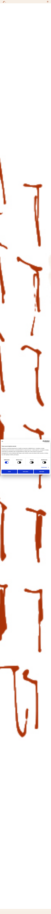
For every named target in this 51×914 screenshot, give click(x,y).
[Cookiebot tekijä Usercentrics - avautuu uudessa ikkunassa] (43, 441)
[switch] (19, 462)
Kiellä (9, 471)
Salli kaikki (41, 471)
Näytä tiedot (44, 467)
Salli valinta (25, 471)
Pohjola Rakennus (7, 2)
